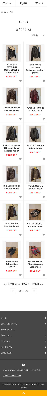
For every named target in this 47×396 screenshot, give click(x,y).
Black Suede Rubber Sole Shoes (12, 264)
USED (12, 12)
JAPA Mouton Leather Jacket (11, 224)
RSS (5, 370)
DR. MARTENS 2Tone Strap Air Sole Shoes (35, 264)
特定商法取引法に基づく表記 (28, 370)
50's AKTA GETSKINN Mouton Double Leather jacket (11, 68)
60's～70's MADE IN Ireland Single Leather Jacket (11, 148)
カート (40, 3)
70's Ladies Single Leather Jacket (11, 187)
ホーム (3, 12)
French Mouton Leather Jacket (35, 187)
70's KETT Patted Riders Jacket (35, 146)
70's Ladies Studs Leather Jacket (35, 109)
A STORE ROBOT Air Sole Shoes (35, 225)
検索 (25, 3)
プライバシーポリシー (12, 375)
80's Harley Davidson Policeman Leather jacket (35, 68)
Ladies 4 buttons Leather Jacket (12, 109)
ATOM (12, 370)
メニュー (9, 3)
